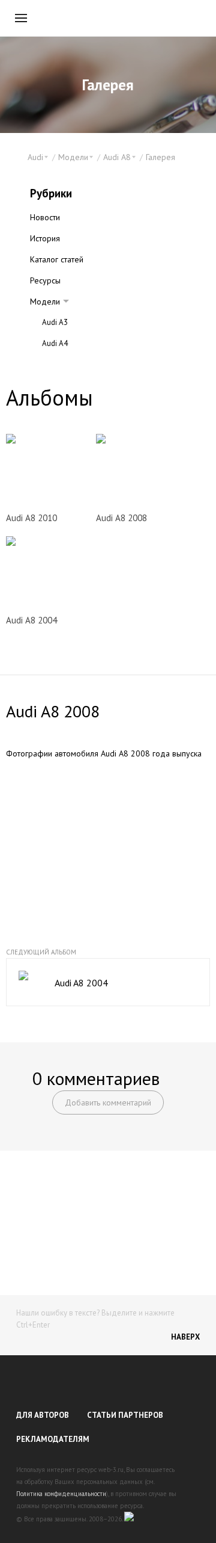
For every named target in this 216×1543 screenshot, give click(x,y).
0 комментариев (96, 1078)
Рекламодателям (52, 1439)
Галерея (160, 157)
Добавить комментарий (108, 1102)
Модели (45, 301)
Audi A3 (55, 322)
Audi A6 (55, 364)
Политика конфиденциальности (61, 1493)
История (45, 238)
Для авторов (42, 1415)
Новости (45, 217)
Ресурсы (45, 280)
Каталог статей (56, 259)
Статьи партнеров (125, 1415)
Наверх (185, 1337)
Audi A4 (55, 343)
